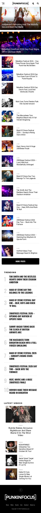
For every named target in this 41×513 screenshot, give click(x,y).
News (7, 505)
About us (32, 505)
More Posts (20, 261)
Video (12, 505)
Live (21, 505)
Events (17, 505)
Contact (26, 505)
